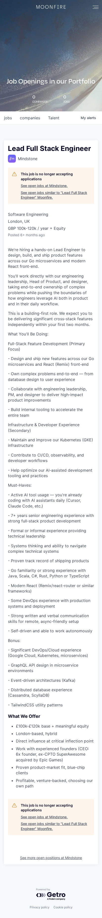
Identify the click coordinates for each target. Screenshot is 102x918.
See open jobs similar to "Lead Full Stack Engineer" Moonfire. (54, 195)
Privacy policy (40, 907)
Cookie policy (63, 907)
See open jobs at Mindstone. (44, 186)
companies (30, 117)
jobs (8, 117)
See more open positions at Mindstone (51, 858)
